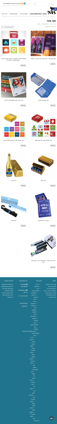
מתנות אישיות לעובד (32, 403)
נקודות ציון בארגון (45, 24)
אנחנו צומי (36, 286)
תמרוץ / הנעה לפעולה (32, 355)
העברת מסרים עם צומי (32, 342)
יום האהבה (33, 303)
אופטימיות (33, 293)
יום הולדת (33, 305)
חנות (51, 24)
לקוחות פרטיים (35, 290)
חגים (35, 299)
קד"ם (32, 337)
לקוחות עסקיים (35, 333)
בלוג (38, 288)
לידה (35, 307)
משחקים (34, 310)
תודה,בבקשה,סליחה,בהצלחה (29, 331)
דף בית (37, 284)
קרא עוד (53, 64)
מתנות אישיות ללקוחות (32, 348)
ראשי (55, 24)
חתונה (34, 301)
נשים (35, 314)
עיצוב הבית (33, 316)
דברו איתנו (36, 420)
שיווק (35, 335)
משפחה (34, 312)
